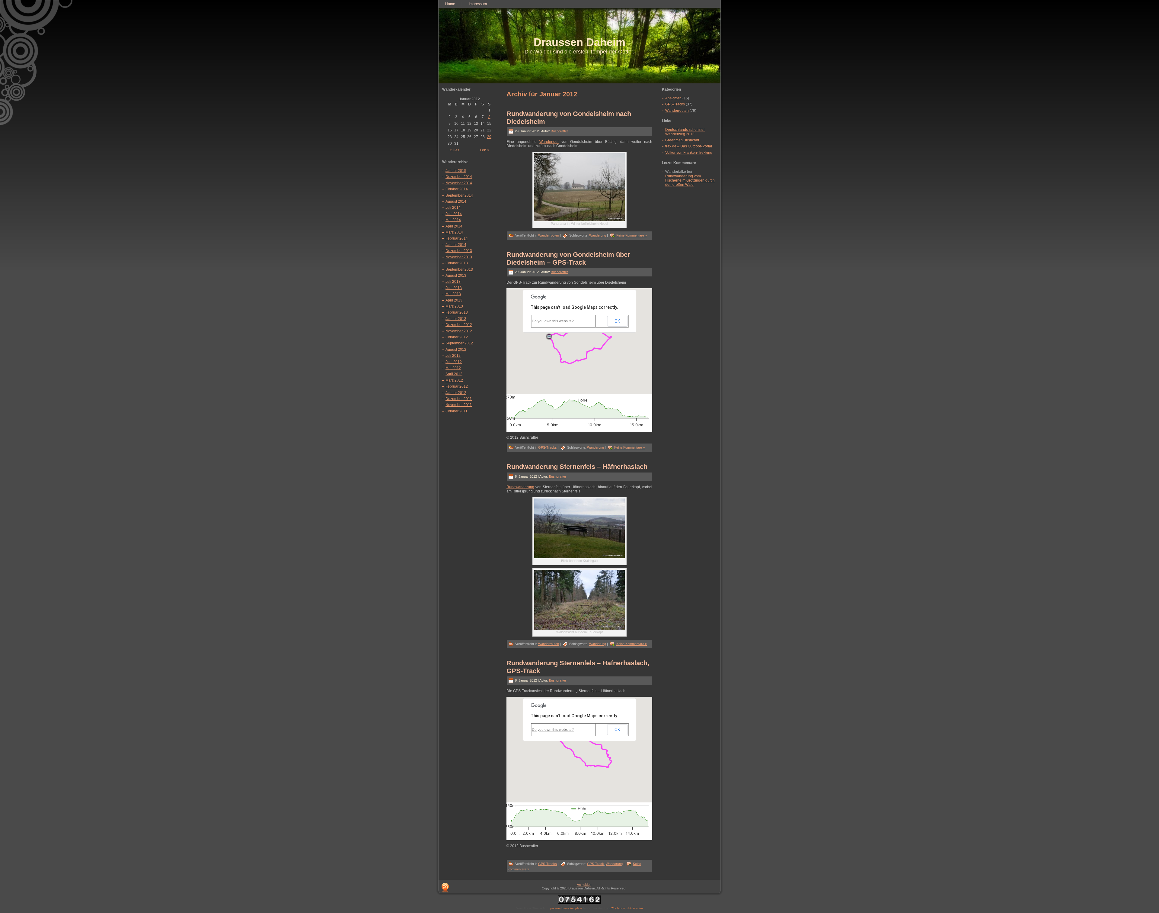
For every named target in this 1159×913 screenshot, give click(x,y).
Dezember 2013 (458, 251)
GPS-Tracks (547, 447)
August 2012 (455, 349)
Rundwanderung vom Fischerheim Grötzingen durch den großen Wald (690, 180)
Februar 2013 (456, 312)
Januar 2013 (455, 319)
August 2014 (455, 201)
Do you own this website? (553, 321)
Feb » (484, 150)
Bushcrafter (559, 131)
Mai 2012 (453, 368)
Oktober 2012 (456, 337)
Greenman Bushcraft (682, 140)
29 (489, 137)
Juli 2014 (453, 207)
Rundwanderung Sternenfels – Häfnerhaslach (576, 466)
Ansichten (673, 98)
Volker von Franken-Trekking (688, 152)
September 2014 (459, 195)
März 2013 (454, 306)
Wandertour (549, 142)
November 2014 (458, 183)
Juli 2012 (453, 355)
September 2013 (459, 269)
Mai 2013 (453, 294)
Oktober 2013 (456, 263)
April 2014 (453, 226)
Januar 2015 (455, 171)
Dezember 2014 (458, 177)
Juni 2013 (453, 288)
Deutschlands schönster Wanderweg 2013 (685, 131)
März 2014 (454, 232)
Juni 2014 (453, 214)
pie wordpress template (566, 908)
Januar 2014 (455, 245)
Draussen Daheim (579, 42)
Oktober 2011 (456, 411)
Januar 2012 (455, 393)
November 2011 (458, 405)
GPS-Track (595, 864)
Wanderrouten (548, 235)
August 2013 (455, 275)
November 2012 (458, 331)
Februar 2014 (456, 238)
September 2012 (459, 343)
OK (617, 321)
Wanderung (597, 235)
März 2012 (454, 380)
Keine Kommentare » (631, 235)
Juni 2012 (453, 362)
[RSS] (445, 887)
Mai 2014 (453, 220)
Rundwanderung (520, 487)
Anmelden (584, 884)
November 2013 (458, 257)
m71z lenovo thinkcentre (626, 908)
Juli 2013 (453, 281)
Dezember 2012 (458, 325)
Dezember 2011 (458, 399)
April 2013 (453, 300)
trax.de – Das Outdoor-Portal (688, 146)
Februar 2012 (456, 386)
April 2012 (453, 374)
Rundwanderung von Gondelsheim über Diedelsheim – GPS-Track (568, 258)
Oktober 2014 (456, 189)
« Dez (454, 150)
